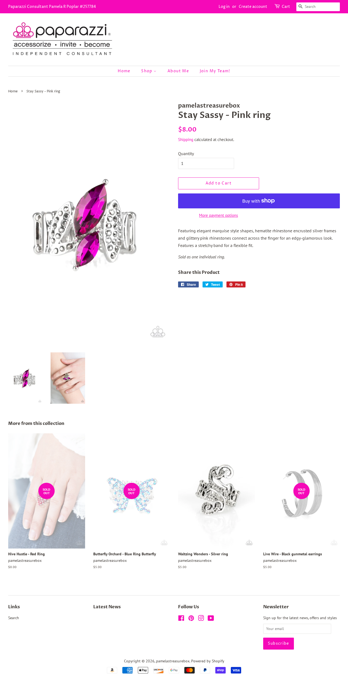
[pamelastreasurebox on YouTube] (211, 619)
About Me (178, 71)
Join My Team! (215, 71)
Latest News (107, 607)
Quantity (186, 153)
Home (124, 71)
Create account (253, 6)
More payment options (218, 215)
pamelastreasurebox (172, 661)
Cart (286, 6)
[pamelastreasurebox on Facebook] (181, 619)
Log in (224, 6)
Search (13, 617)
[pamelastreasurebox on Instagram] (201, 619)
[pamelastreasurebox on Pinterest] (191, 619)
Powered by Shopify (207, 661)
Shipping (185, 139)
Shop (147, 71)
